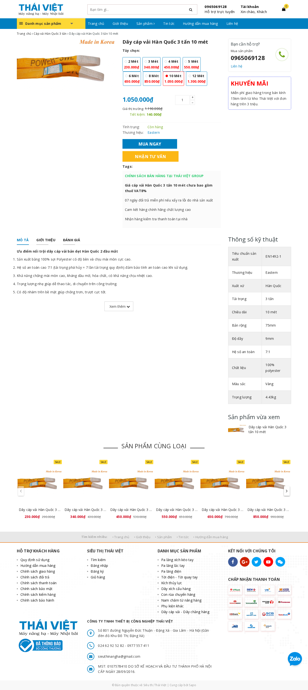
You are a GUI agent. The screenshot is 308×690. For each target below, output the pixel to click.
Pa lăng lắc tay (173, 565)
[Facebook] (233, 562)
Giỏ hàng (98, 577)
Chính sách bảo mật (36, 588)
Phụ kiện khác (172, 606)
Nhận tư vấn (150, 156)
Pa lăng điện (171, 571)
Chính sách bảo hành (37, 600)
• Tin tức (183, 537)
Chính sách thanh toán (38, 583)
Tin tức (168, 23)
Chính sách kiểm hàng (38, 594)
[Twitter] (256, 562)
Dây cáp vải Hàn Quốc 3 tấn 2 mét (40, 509)
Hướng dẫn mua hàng (200, 23)
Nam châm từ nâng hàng (181, 600)
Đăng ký (97, 571)
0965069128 (216, 6)
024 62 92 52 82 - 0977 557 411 (123, 645)
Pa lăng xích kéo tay (177, 559)
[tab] (23, 240)
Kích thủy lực (171, 583)
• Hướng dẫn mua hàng (210, 537)
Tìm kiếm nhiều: (94, 537)
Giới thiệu (120, 23)
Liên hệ (232, 23)
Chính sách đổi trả (35, 577)
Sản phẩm (145, 23)
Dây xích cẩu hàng (176, 588)
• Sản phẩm (163, 537)
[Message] (280, 562)
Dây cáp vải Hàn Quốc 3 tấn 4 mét (131, 509)
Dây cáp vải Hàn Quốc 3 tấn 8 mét (268, 509)
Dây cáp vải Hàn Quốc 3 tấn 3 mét (85, 509)
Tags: (127, 166)
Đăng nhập (99, 565)
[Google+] (245, 562)
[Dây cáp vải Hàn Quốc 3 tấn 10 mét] (237, 430)
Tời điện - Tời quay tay (179, 577)
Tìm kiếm (98, 559)
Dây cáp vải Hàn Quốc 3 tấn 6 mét (223, 509)
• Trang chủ (120, 537)
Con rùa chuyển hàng (178, 594)
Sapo (192, 685)
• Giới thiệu (142, 537)
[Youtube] (268, 562)
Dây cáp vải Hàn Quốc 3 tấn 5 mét (177, 509)
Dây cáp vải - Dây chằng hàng (185, 612)
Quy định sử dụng (34, 559)
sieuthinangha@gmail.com (119, 656)
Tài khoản (250, 6)
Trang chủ (96, 23)
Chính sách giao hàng (37, 571)
